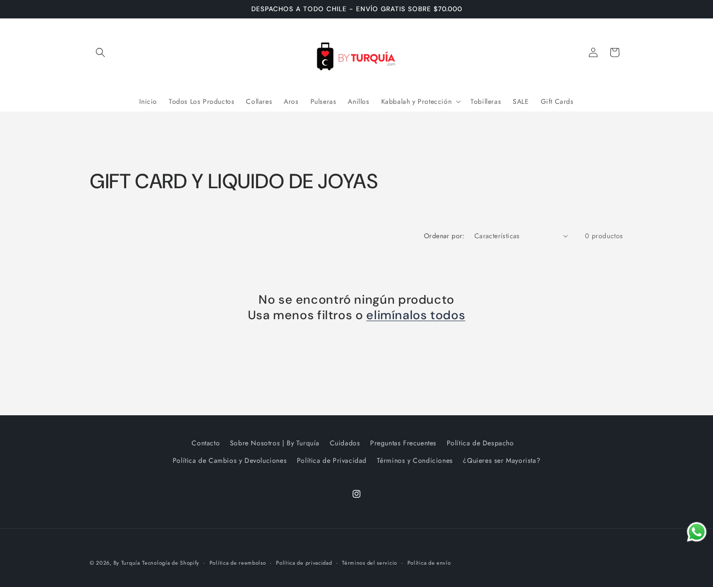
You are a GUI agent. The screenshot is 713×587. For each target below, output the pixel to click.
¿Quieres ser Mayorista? (501, 460)
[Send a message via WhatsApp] (696, 532)
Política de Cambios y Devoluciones (230, 460)
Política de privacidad (304, 563)
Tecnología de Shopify (170, 563)
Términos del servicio (369, 563)
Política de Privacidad (332, 460)
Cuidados (345, 443)
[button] (100, 52)
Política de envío (429, 563)
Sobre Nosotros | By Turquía (275, 443)
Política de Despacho (480, 443)
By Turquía (126, 563)
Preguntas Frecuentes (403, 443)
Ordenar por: (444, 236)
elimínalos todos (415, 315)
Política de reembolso (238, 563)
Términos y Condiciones (415, 460)
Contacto (206, 443)
